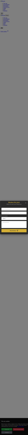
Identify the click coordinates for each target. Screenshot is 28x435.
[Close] (26, 203)
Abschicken (13, 230)
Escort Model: (4, 216)
